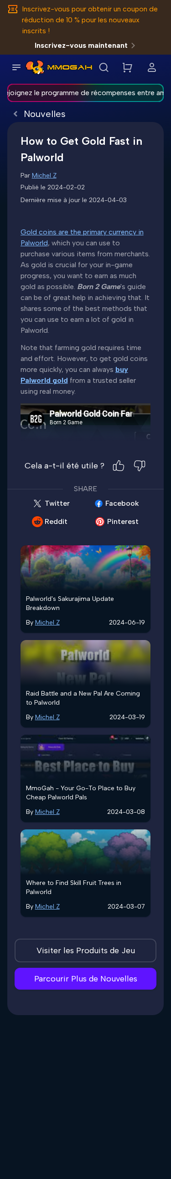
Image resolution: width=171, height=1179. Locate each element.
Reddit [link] (56, 521)
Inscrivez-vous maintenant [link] (81, 45)
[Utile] (118, 466)
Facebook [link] (122, 503)
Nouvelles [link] (45, 113)
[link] (35, 67)
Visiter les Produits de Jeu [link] (85, 950)
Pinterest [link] (123, 521)
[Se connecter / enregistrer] (152, 67)
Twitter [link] (57, 503)
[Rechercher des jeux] (103, 67)
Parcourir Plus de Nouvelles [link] (85, 979)
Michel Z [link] (44, 175)
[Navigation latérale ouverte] (16, 67)
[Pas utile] (139, 466)
